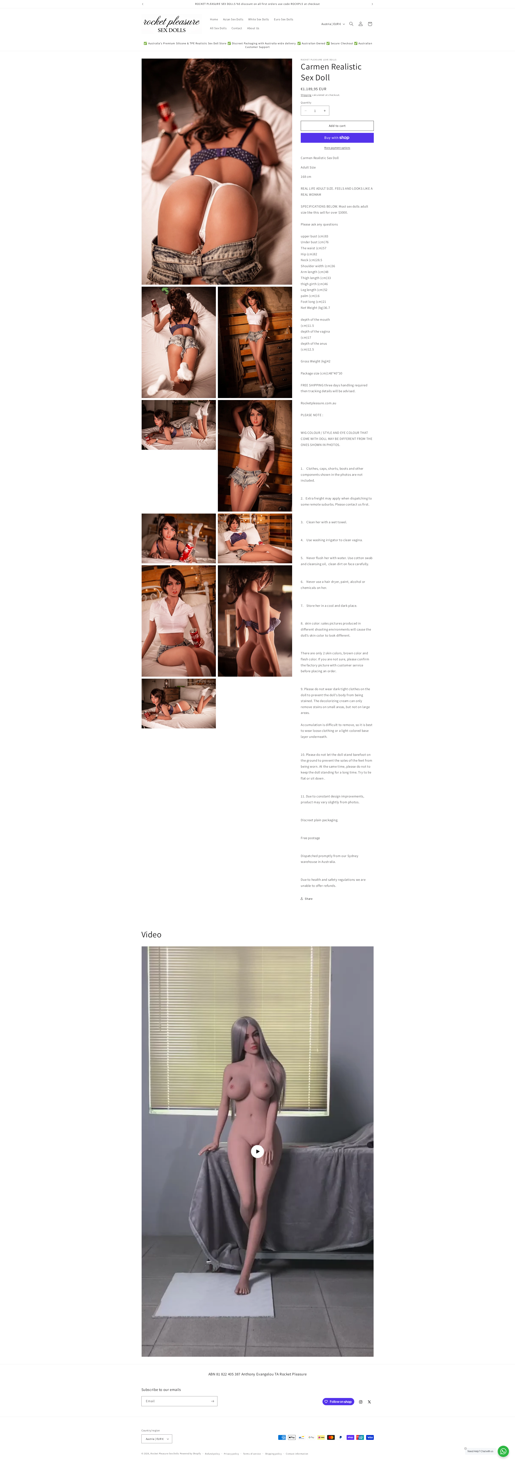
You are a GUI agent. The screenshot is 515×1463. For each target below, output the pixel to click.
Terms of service (252, 1453)
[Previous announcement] (142, 4)
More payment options (337, 147)
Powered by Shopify (190, 1453)
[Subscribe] (212, 1401)
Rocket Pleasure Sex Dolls (164, 1453)
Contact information (297, 1453)
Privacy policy (231, 1453)
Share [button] (308, 899)
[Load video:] (258, 1151)
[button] (351, 24)
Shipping (306, 95)
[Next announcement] (372, 4)
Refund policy (212, 1453)
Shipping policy (273, 1453)
